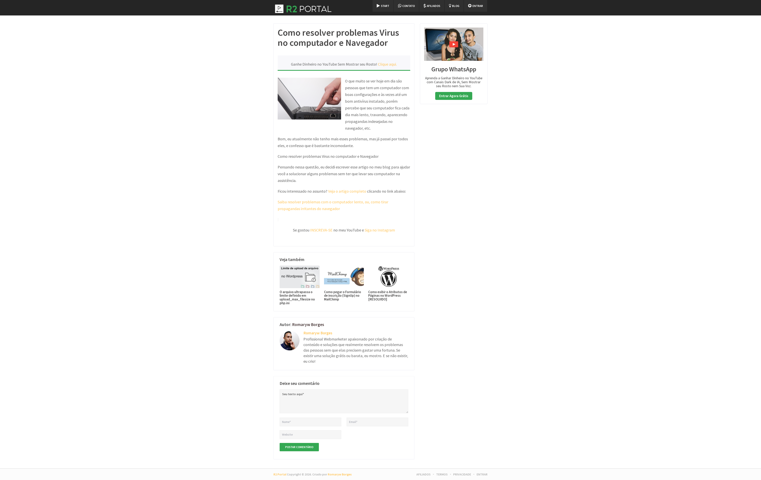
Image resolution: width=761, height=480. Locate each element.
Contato (408, 6)
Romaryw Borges (308, 324)
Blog (455, 6)
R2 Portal (279, 474)
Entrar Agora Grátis (453, 96)
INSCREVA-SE (321, 230)
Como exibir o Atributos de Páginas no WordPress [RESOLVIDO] (387, 295)
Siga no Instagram (380, 230)
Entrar (477, 6)
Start (385, 6)
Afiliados (433, 6)
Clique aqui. (387, 64)
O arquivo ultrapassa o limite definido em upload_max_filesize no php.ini (297, 297)
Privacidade (462, 474)
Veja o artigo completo (347, 191)
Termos (442, 474)
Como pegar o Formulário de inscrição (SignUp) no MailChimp (342, 295)
